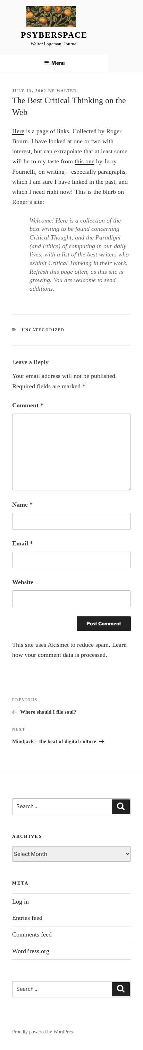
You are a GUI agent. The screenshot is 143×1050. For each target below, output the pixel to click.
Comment (27, 405)
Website (22, 582)
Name (22, 504)
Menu (58, 63)
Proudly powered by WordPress (43, 1031)
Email (22, 543)
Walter (67, 91)
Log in (20, 901)
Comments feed (32, 934)
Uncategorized (43, 330)
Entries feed (27, 917)
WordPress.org (30, 951)
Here (18, 131)
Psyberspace (54, 34)
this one (84, 161)
